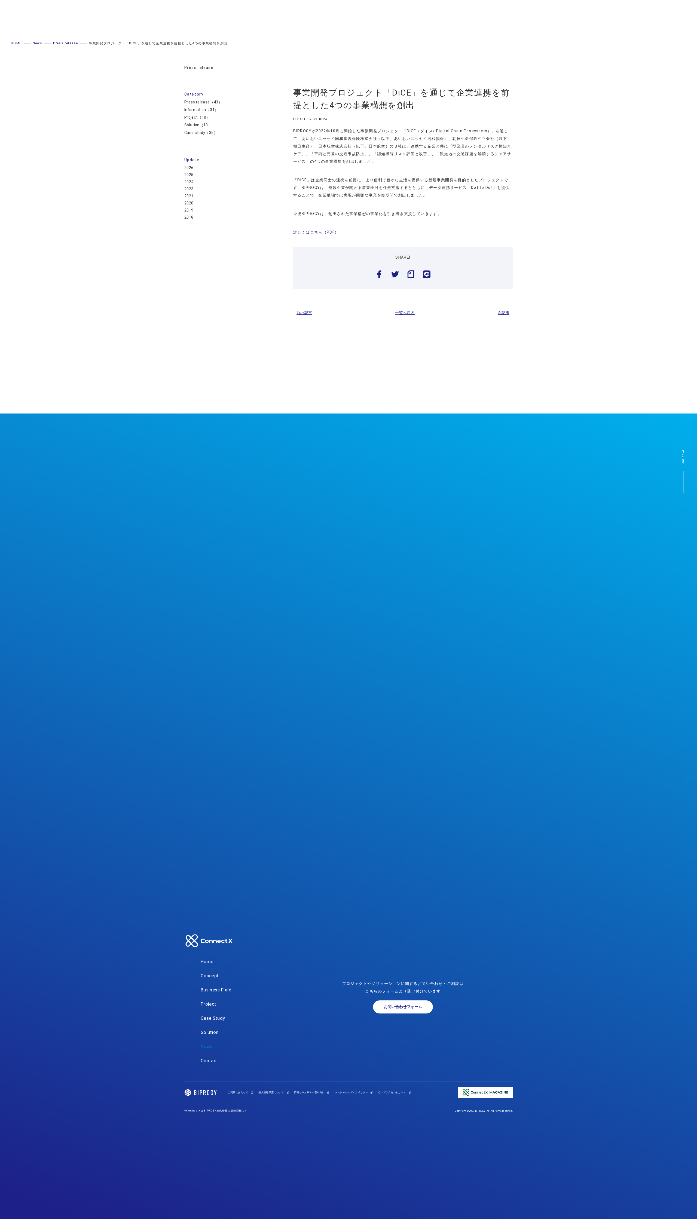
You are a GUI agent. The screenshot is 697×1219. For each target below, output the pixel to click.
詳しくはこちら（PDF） (316, 232)
